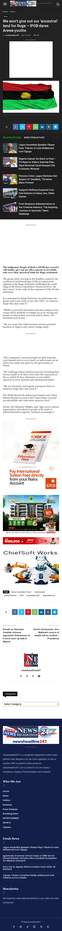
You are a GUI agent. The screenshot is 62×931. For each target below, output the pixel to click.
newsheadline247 (12, 35)
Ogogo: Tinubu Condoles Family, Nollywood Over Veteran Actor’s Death (28, 876)
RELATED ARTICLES (12, 137)
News (13, 11)
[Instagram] (28, 676)
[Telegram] (55, 127)
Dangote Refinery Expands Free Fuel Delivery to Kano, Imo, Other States (37, 193)
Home (5, 11)
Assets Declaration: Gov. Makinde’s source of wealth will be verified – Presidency (46, 634)
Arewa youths (40, 592)
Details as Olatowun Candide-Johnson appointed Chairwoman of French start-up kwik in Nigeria (16, 635)
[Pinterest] (29, 127)
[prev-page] (53, 137)
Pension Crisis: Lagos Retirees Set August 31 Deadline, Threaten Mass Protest (38, 179)
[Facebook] (16, 127)
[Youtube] (40, 676)
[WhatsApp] (35, 127)
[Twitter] (22, 127)
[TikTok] (27, 927)
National (7, 166)
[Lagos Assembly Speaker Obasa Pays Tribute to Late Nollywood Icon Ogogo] (10, 148)
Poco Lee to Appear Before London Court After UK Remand (29, 868)
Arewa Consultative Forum (21, 592)
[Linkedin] (42, 127)
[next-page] (57, 137)
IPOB (21, 595)
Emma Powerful (10, 595)
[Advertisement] (31, 59)
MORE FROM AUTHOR (34, 137)
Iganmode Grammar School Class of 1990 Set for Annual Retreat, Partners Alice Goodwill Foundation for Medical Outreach (30, 858)
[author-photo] (31, 666)
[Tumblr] (49, 127)
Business (7, 197)
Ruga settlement (49, 595)
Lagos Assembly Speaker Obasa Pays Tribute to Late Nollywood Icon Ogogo (37, 148)
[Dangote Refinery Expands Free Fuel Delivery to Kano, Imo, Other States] (10, 193)
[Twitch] (34, 927)
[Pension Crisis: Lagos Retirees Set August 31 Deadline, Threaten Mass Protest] (10, 179)
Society (6, 211)
